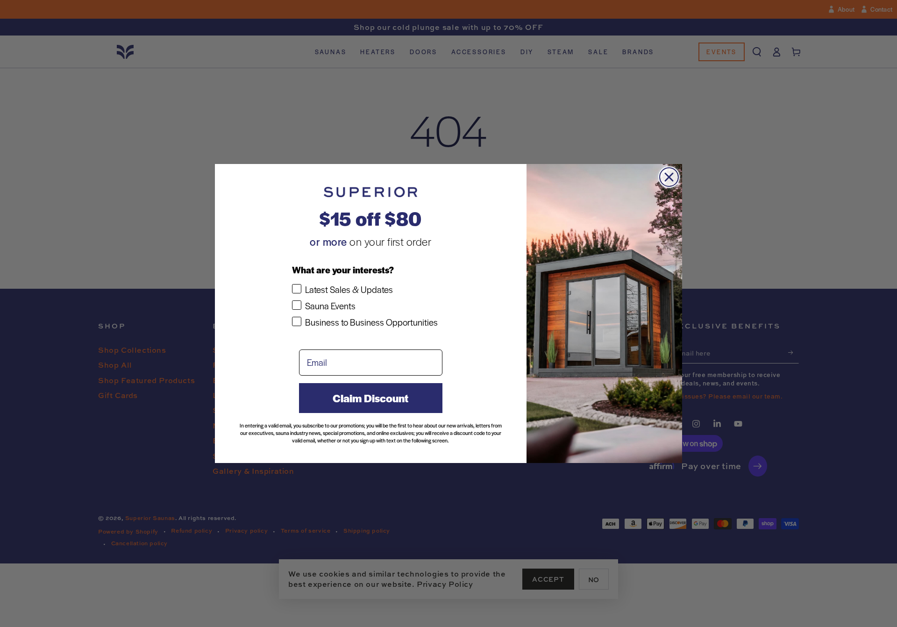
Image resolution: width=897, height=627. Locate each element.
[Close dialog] (669, 177)
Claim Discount (370, 398)
